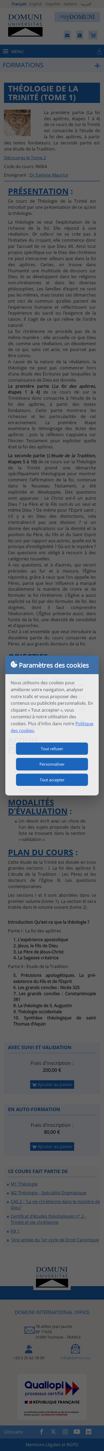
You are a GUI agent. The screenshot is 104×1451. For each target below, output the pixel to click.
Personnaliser (52, 764)
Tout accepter (52, 779)
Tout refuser (52, 748)
